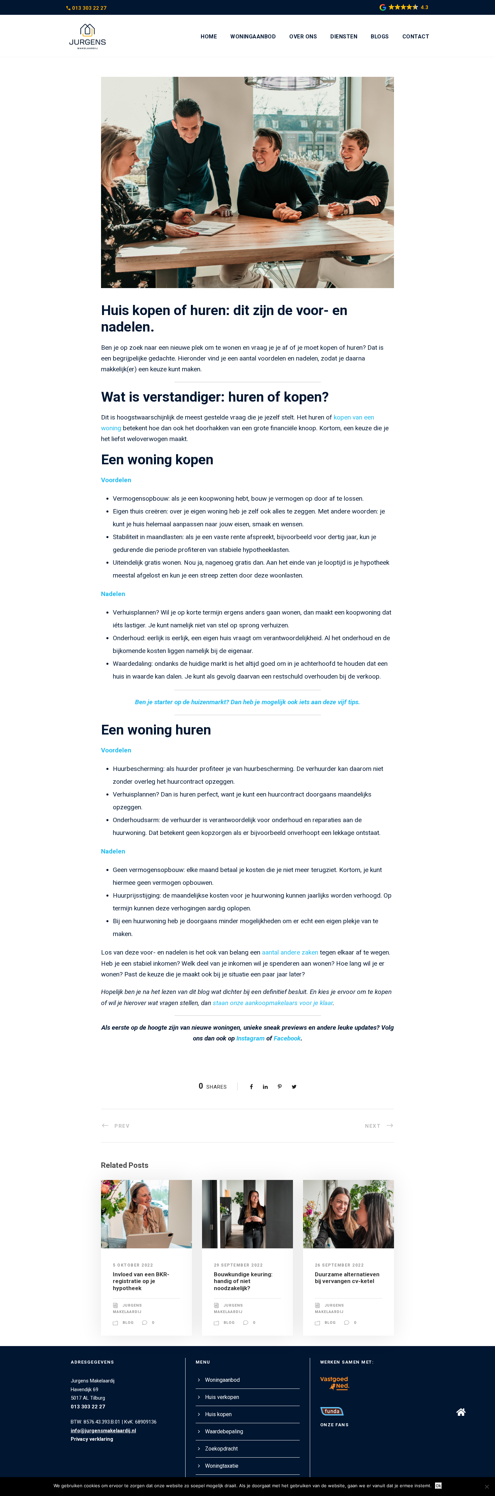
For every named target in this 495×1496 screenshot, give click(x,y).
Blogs (380, 36)
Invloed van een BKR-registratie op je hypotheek (141, 1281)
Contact (416, 36)
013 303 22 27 (89, 8)
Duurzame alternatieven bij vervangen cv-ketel (347, 1277)
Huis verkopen (222, 1397)
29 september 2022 (238, 1265)
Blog (128, 1322)
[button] (461, 1411)
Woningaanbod (253, 36)
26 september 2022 (339, 1265)
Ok (438, 1485)
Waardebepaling (224, 1431)
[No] (486, 1486)
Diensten (343, 36)
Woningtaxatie (221, 1466)
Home (209, 36)
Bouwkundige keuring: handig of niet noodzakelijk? (243, 1281)
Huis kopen (218, 1414)
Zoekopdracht (221, 1448)
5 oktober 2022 (133, 1265)
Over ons (303, 36)
